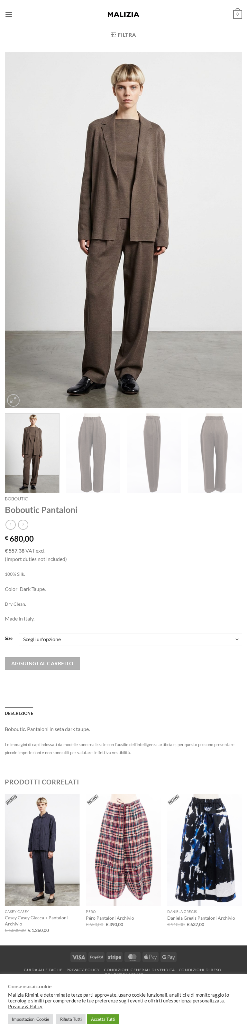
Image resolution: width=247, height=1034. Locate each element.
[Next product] (10, 525)
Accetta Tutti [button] (103, 1019)
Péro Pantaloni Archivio (110, 918)
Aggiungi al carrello (42, 663)
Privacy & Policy (25, 1006)
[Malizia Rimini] (123, 14)
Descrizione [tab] (19, 713)
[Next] (229, 229)
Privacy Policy (83, 969)
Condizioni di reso (200, 969)
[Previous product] (23, 525)
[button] (9, 14)
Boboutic (16, 498)
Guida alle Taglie (43, 969)
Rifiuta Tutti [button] (71, 1019)
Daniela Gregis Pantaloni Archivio (201, 918)
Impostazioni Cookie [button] (30, 1019)
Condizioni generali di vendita (139, 969)
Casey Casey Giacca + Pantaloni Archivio (36, 920)
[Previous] (17, 229)
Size (9, 638)
